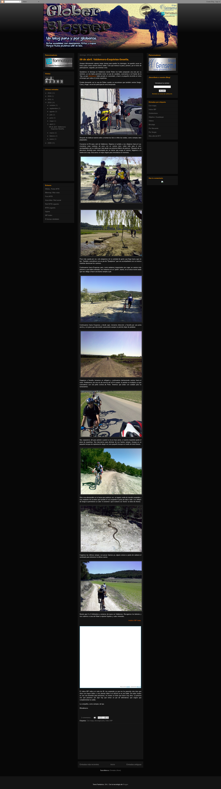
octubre (53, 105)
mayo (52, 121)
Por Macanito (153, 128)
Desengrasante (100, 721)
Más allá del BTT (155, 136)
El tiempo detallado (52, 219)
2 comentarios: (86, 717)
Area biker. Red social (53, 200)
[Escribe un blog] (101, 717)
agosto (52, 111)
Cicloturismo (153, 113)
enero (52, 139)
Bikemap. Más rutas (52, 192)
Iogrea (47, 211)
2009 (50, 143)
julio (51, 115)
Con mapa (90, 721)
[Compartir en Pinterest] (107, 717)
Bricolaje (152, 124)
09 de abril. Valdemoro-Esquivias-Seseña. (104, 59)
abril (51, 124)
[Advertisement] (110, 741)
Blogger (125, 784)
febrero (52, 136)
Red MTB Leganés (52, 204)
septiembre (54, 108)
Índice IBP (109, 721)
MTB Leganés (50, 208)
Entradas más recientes (89, 764)
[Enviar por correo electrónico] (99, 717)
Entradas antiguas (133, 764)
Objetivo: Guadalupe (156, 117)
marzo (52, 133)
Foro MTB (48, 196)
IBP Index (48, 215)
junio (52, 118)
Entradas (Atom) (115, 770)
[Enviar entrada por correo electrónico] (94, 717)
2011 (50, 99)
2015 (50, 96)
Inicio (112, 764)
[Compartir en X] (103, 717)
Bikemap (139, 686)
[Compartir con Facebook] (105, 717)
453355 (128, 686)
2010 (50, 102)
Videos (151, 121)
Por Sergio (152, 132)
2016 (50, 93)
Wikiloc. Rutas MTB (52, 189)
